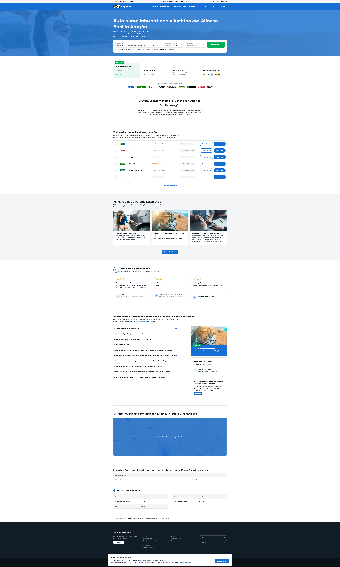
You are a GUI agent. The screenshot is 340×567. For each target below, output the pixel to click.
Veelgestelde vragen (179, 6)
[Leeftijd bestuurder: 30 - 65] (139, 49)
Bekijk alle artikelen (170, 252)
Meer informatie (206, 144)
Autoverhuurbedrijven (148, 543)
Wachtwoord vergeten (177, 538)
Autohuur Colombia (126, 518)
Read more (198, 393)
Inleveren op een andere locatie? (127, 49)
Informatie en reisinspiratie (149, 541)
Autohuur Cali (137, 518)
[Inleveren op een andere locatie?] (116, 49)
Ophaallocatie (120, 43)
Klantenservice (193, 6)
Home (117, 518)
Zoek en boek (219, 144)
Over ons (144, 536)
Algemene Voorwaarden (148, 547)
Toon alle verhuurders (170, 185)
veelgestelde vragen (144, 322)
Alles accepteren (222, 561)
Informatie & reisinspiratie (160, 6)
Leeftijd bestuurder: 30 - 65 (148, 49)
